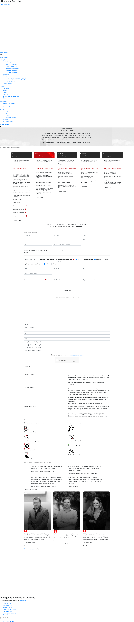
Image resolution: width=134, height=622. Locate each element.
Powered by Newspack (7, 621)
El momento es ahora (30, 549)
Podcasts (6, 76)
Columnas (6, 88)
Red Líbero (3, 110)
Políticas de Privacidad (10, 609)
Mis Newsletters (7, 121)
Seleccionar (17, 220)
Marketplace (3, 101)
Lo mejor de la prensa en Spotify (15, 80)
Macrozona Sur (7, 63)
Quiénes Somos (7, 603)
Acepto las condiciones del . (67, 355)
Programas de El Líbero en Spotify (16, 78)
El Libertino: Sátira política (11, 96)
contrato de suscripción (76, 355)
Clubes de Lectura (8, 107)
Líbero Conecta (7, 112)
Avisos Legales (4, 124)
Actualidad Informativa (9, 61)
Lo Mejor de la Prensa (9, 64)
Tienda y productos (9, 103)
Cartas (5, 92)
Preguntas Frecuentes (9, 613)
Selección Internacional (13, 68)
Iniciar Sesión (4, 52)
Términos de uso (8, 607)
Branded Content (11, 117)
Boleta (48, 264)
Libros (5, 105)
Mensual (98, 259)
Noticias (2, 59)
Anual (106, 259)
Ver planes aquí (5, 4)
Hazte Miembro (7, 611)
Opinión (2, 86)
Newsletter (23, 600)
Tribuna (5, 90)
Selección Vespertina (12, 70)
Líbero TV (6, 74)
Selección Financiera (12, 72)
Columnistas (6, 98)
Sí (60, 261)
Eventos (5, 119)
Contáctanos (7, 615)
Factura (55, 264)
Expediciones (10, 114)
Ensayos (5, 94)
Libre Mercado (7, 83)
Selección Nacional (11, 66)
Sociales (8, 115)
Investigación (4, 57)
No (78, 259)
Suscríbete (28, 366)
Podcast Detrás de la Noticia (14, 82)
